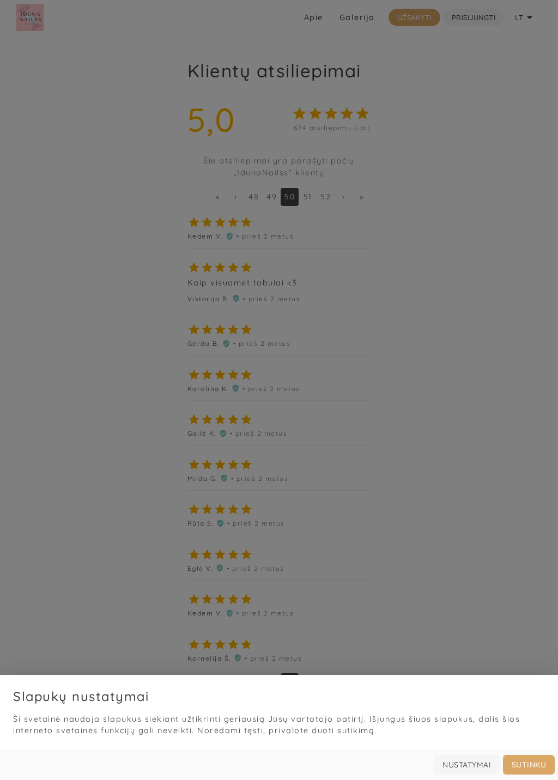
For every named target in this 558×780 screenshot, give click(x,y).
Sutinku (529, 765)
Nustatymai (466, 765)
